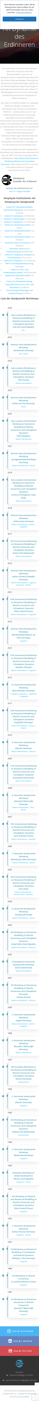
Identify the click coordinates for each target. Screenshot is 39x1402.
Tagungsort (24, 696)
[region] (19, 14)
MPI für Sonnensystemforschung (19, 263)
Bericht (25, 354)
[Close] (36, 2)
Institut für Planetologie (14, 219)
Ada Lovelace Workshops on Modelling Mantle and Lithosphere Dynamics (19, 161)
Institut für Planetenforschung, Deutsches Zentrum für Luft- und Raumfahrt (19, 284)
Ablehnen (19, 25)
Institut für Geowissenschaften (18, 225)
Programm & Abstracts (19, 694)
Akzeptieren (19, 19)
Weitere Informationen (24, 383)
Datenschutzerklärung (24, 12)
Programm (23, 527)
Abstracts (32, 751)
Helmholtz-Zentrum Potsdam (17, 242)
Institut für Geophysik (13, 216)
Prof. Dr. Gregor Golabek (19, 191)
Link (22, 330)
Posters (31, 726)
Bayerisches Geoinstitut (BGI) (17, 275)
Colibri (26, 1396)
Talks (32, 807)
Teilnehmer (33, 694)
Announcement (19, 894)
